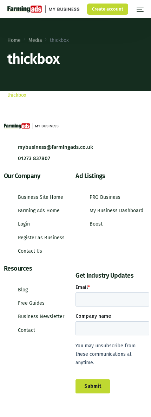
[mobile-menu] (139, 9)
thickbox (16, 95)
